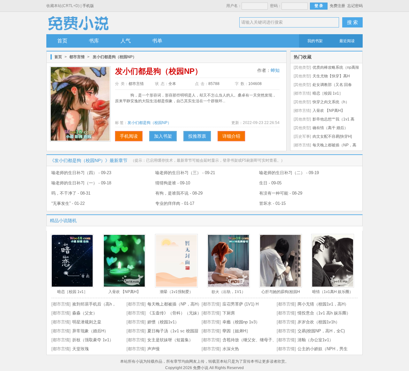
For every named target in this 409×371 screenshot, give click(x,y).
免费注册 (337, 6)
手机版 (88, 6)
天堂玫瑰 (80, 348)
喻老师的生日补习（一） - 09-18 (81, 183)
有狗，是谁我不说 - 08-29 (179, 193)
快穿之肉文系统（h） (331, 102)
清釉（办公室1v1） (315, 339)
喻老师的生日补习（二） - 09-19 (289, 172)
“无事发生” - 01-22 (68, 203)
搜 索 (352, 22)
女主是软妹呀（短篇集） (170, 339)
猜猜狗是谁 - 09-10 (172, 183)
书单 (157, 40)
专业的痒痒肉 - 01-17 (174, 203)
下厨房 (228, 313)
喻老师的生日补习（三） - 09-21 (185, 172)
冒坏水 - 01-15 (272, 203)
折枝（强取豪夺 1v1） (92, 339)
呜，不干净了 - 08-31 (70, 193)
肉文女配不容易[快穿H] (332, 136)
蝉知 (275, 70)
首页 (62, 40)
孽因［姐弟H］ (236, 330)
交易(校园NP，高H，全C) (321, 330)
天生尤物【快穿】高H (331, 76)
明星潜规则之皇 (86, 322)
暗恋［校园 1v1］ (328, 93)
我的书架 (315, 41)
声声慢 (153, 348)
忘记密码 (355, 6)
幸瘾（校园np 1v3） (241, 322)
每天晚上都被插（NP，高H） (174, 304)
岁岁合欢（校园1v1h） (318, 322)
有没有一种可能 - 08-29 (280, 193)
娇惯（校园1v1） (163, 322)
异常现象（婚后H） (90, 330)
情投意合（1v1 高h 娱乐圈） (324, 313)
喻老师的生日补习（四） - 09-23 (81, 172)
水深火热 (230, 348)
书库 (94, 40)
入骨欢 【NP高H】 (329, 110)
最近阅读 (347, 41)
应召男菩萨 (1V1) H (240, 304)
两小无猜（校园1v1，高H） (323, 304)
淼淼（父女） (84, 313)
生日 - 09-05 (270, 183)
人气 (125, 40)
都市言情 (77, 57)
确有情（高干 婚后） (330, 128)
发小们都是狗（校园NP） (149, 122)
